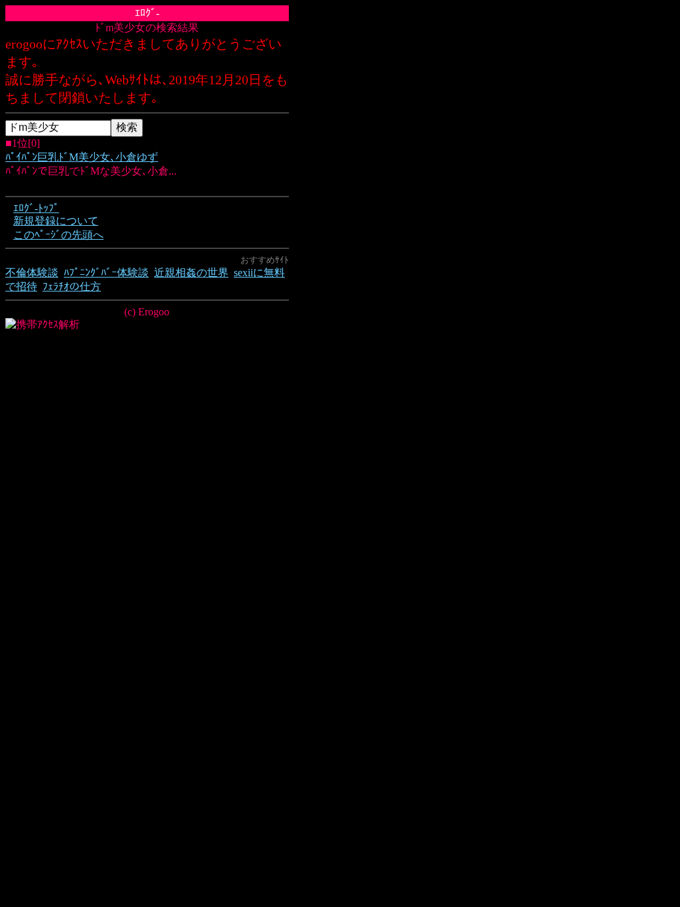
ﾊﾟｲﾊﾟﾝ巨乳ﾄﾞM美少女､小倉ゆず (81, 157)
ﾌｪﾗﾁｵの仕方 (71, 286)
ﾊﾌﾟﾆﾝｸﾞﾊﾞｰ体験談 (106, 272)
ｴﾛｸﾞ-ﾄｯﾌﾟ (36, 208)
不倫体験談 (31, 272)
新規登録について (55, 220)
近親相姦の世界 (191, 272)
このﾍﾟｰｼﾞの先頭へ (58, 234)
